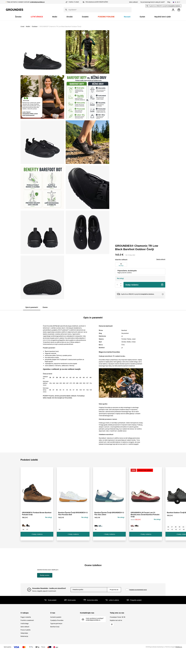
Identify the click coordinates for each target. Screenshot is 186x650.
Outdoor (35, 26)
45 (172, 529)
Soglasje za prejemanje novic (138, 590)
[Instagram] (112, 624)
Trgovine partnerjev (56, 623)
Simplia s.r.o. (179, 647)
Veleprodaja (24, 633)
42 (132, 529)
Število (117, 284)
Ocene (45, 307)
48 (183, 529)
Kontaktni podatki (55, 617)
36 (95, 529)
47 (27, 529)
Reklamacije (24, 636)
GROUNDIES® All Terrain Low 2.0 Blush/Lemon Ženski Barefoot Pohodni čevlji (145, 514)
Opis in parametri (31, 307)
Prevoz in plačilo (25, 630)
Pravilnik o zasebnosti (27, 620)
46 (23, 529)
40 (183, 527)
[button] (177, 501)
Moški (28, 26)
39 (59, 529)
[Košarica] (178, 10)
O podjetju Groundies (56, 620)
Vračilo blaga (24, 623)
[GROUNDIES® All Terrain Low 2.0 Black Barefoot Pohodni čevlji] (137, 525)
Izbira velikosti (133, 2)
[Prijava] (173, 10)
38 (175, 527)
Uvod (22, 26)
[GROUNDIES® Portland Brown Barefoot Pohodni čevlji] (24, 525)
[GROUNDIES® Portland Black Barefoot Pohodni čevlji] (28, 525)
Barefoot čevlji (54, 627)
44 (168, 529)
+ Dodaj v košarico (37, 534)
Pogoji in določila (26, 617)
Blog (168, 2)
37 (172, 527)
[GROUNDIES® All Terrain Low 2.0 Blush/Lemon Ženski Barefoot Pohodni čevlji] (132, 525)
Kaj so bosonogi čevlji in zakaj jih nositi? (152, 2)
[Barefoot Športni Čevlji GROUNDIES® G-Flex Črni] (96, 525)
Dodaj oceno (44, 575)
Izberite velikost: (121, 259)
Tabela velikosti (160, 259)
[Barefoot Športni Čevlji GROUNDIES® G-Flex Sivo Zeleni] (100, 525)
